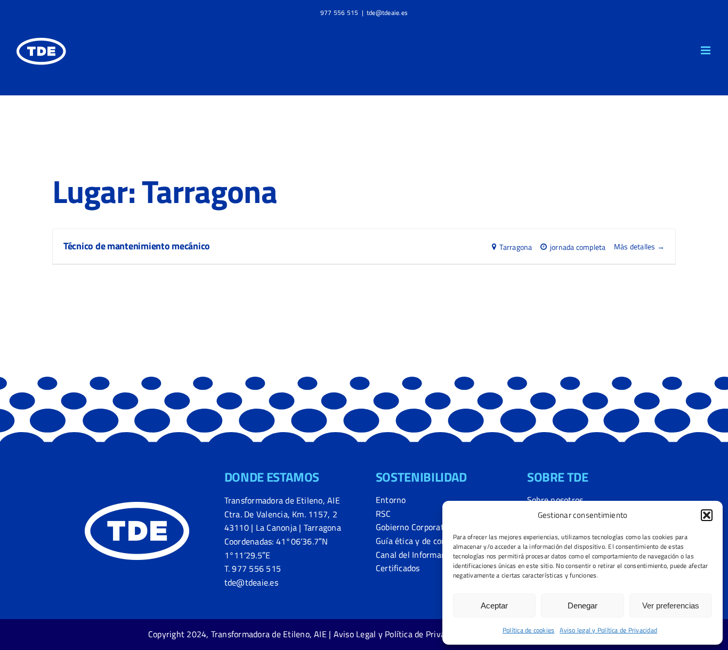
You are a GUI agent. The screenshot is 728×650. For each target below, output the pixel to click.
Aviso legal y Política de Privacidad (608, 630)
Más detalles (635, 246)
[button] (706, 515)
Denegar (582, 605)
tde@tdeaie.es (387, 12)
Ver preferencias (670, 605)
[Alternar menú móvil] (706, 50)
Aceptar (494, 605)
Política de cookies (529, 630)
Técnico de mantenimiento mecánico (136, 246)
